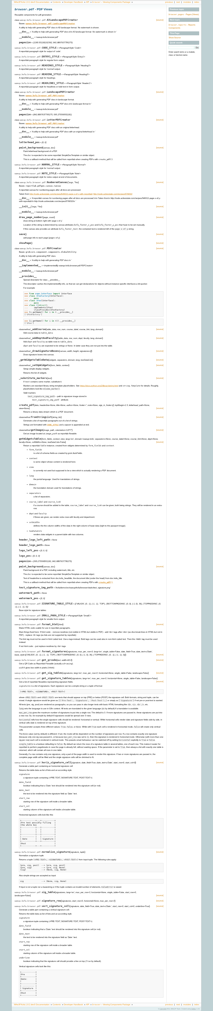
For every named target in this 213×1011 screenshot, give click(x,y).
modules (187, 2)
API (87, 2)
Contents (57, 2)
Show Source (175, 37)
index (196, 2)
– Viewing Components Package (111, 2)
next (178, 2)
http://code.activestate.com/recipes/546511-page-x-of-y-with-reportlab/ (61, 194)
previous (169, 2)
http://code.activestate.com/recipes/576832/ (112, 194)
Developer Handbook (73, 2)
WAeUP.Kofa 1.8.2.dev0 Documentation (31, 2)
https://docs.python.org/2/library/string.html (99, 386)
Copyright (163, 1009)
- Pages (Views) (184, 14)
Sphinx (193, 1009)
